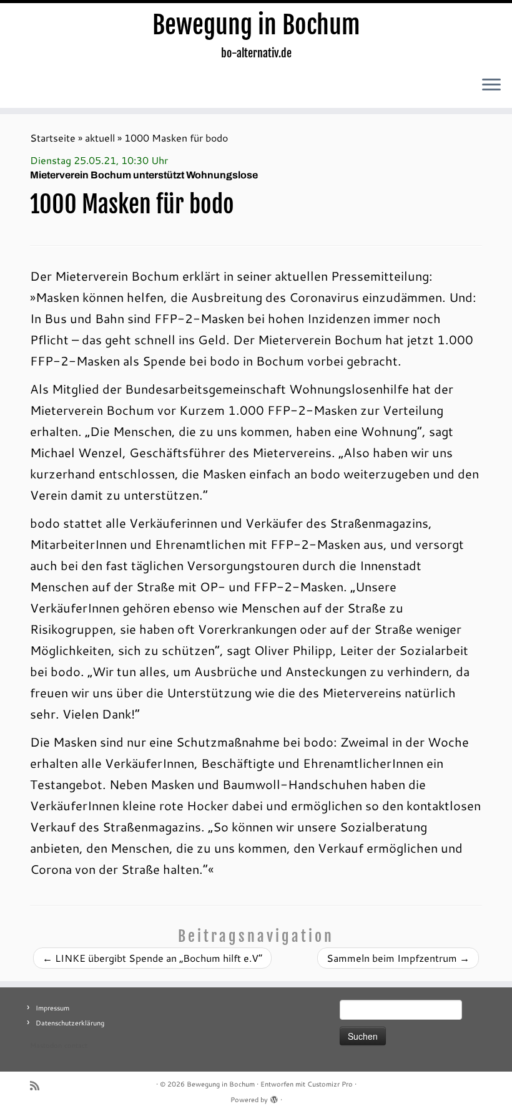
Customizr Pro (330, 1084)
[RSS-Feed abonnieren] (38, 1085)
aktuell (100, 137)
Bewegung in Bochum (256, 25)
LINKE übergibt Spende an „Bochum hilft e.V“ (152, 958)
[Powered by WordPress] (274, 1097)
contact (75, 1045)
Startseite (53, 137)
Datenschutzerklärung (70, 1023)
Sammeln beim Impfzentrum (398, 958)
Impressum (52, 1008)
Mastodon (46, 1045)
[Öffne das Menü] (491, 85)
